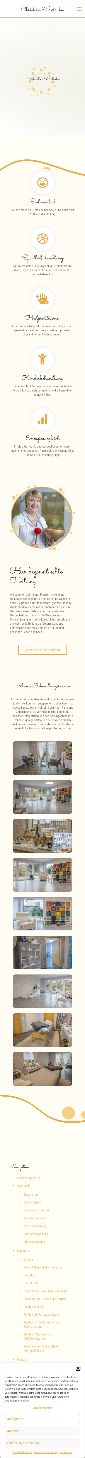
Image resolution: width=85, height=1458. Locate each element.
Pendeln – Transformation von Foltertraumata (42, 1324)
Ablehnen (13, 1431)
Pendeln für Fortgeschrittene (42, 1314)
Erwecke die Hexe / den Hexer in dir (46, 1291)
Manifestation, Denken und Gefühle (45, 1299)
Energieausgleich (34, 1241)
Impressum (66, 1452)
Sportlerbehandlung (36, 1234)
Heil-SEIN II (30, 1283)
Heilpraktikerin (33, 1202)
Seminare (23, 1250)
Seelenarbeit (31, 1194)
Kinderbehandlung (35, 1226)
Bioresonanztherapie (36, 1210)
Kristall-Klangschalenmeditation (43, 1267)
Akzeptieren (15, 1419)
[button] (78, 1368)
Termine (29, 1259)
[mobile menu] (79, 8)
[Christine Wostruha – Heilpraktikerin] (42, 8)
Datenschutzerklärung (46, 1452)
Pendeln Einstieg (34, 1306)
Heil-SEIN (30, 1275)
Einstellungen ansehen (23, 1443)
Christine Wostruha (29, 1177)
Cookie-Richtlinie (22, 1452)
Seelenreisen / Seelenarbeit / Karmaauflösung (42, 1348)
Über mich (23, 1185)
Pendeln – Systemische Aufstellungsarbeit (38, 1336)
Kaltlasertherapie (34, 1218)
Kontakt (22, 1359)
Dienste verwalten (42, 1407)
